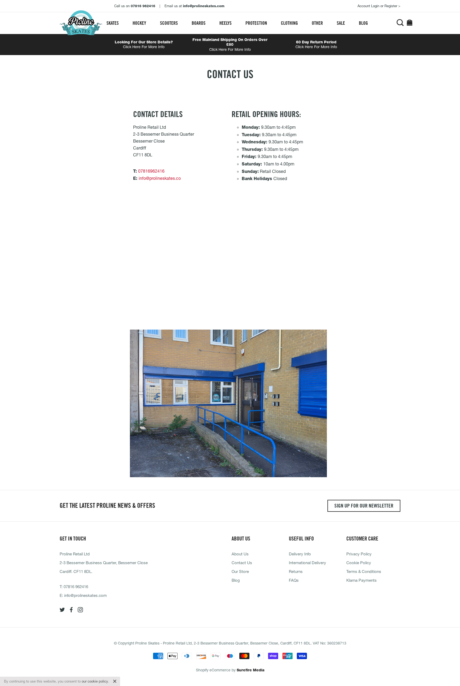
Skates (112, 23)
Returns (296, 571)
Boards (199, 23)
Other (317, 23)
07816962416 (151, 170)
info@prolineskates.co (160, 178)
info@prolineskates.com (85, 595)
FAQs (294, 580)
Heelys (225, 23)
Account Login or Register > (379, 6)
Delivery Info (300, 553)
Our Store (240, 571)
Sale (341, 23)
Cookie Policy (358, 562)
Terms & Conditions (363, 571)
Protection (256, 23)
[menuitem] (112, 23)
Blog (363, 23)
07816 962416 (76, 586)
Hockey (139, 23)
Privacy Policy (359, 553)
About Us (240, 553)
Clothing (289, 23)
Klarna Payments (361, 580)
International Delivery (307, 562)
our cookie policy (95, 681)
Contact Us (242, 562)
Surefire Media (250, 670)
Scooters (169, 23)
